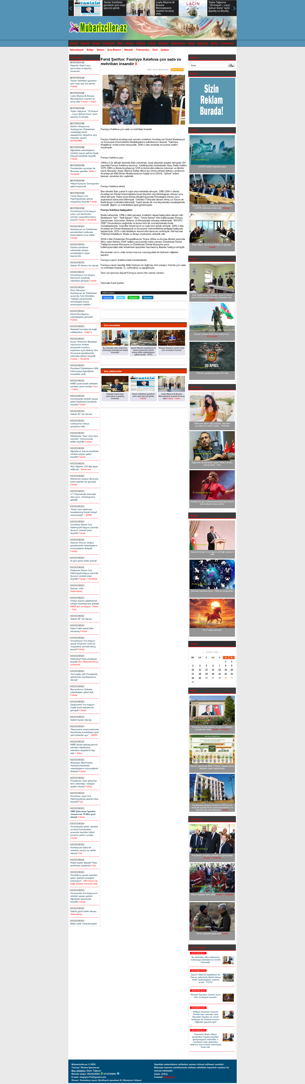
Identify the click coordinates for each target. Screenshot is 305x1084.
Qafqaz (165, 49)
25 (200, 678)
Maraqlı (128, 49)
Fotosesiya (142, 49)
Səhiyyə (163, 43)
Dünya (130, 43)
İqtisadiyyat (77, 49)
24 (193, 678)
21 (220, 674)
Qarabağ (202, 43)
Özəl (155, 49)
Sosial (96, 43)
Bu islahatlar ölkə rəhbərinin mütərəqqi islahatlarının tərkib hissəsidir (205, 960)
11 (200, 670)
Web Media (169, 1077)
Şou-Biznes (114, 49)
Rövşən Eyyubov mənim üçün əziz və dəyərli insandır (205, 995)
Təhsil (151, 43)
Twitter (120, 297)
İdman (100, 49)
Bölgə (90, 49)
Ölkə (120, 43)
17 (193, 674)
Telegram (148, 297)
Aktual (74, 43)
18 (200, 674)
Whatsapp (133, 297)
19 (206, 674)
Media (214, 43)
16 (232, 670)
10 (193, 670)
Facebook (108, 297)
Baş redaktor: (78, 1070)
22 (226, 674)
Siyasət (85, 43)
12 (206, 670)
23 (232, 674)
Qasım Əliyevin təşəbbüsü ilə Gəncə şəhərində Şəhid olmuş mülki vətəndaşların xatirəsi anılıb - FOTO (205, 978)
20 (213, 674)
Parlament (227, 43)
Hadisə (141, 43)
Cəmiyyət (108, 43)
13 (213, 670)
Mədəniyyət (178, 43)
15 (226, 670)
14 (220, 670)
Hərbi (191, 43)
